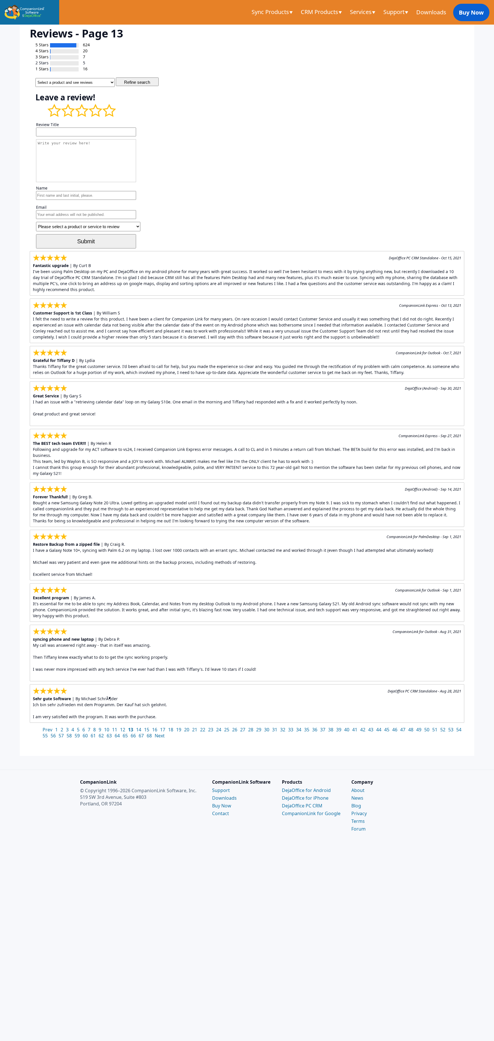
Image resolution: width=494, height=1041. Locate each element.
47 (402, 729)
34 (298, 729)
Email (41, 207)
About (357, 790)
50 (426, 729)
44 (378, 729)
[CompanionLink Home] (30, 12)
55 (45, 736)
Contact (220, 813)
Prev (47, 729)
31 (274, 729)
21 (194, 729)
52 (442, 729)
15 (146, 729)
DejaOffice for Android (306, 790)
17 (162, 729)
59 (77, 736)
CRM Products (320, 12)
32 (282, 729)
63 (109, 736)
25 (226, 729)
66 (133, 736)
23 (210, 729)
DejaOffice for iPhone (305, 798)
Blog (356, 806)
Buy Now (471, 12)
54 (458, 729)
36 (314, 729)
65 (125, 736)
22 (202, 729)
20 (186, 729)
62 (101, 736)
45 (386, 729)
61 (93, 736)
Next (160, 736)
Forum (358, 829)
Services (361, 12)
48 (410, 729)
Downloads (431, 12)
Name (41, 188)
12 (122, 729)
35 (306, 729)
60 (85, 736)
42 (362, 729)
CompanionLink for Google (311, 813)
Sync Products (271, 12)
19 (178, 729)
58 (69, 736)
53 (450, 729)
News (357, 798)
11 (114, 729)
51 (434, 729)
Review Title (47, 124)
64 (117, 736)
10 (106, 729)
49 (418, 729)
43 (370, 729)
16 (154, 729)
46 (394, 729)
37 (322, 729)
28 (250, 729)
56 (53, 736)
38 (330, 729)
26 (234, 729)
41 (354, 729)
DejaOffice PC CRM (302, 806)
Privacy (359, 813)
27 (242, 729)
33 (290, 729)
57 (61, 736)
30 (266, 729)
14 (138, 729)
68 (149, 736)
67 (141, 736)
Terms (358, 821)
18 (170, 729)
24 (218, 729)
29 (258, 729)
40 (346, 729)
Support (394, 12)
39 (338, 729)
